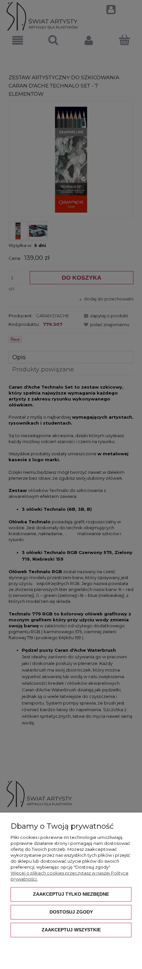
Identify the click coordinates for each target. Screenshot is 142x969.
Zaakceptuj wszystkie (71, 929)
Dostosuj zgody (71, 912)
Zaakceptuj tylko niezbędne (71, 894)
